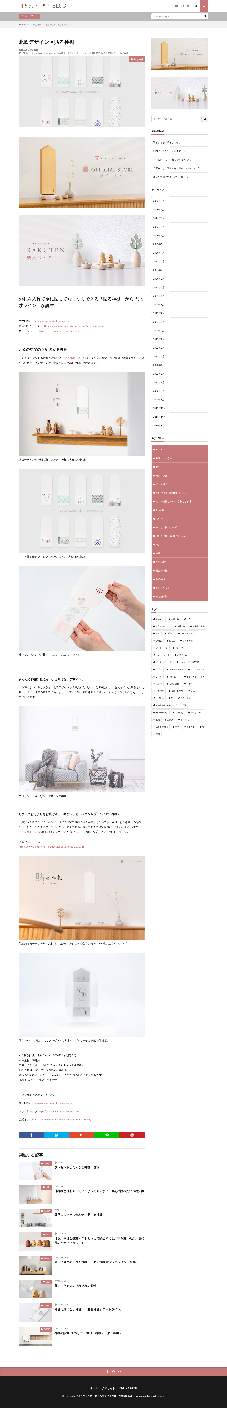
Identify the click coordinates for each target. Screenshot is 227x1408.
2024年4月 (158, 295)
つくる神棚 (58, 53)
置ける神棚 (161, 570)
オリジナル (182, 655)
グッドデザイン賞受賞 (189, 662)
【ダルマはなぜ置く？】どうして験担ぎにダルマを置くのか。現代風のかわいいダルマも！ (99, 1240)
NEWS (159, 449)
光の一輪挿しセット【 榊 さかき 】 (174, 501)
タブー (159, 669)
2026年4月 (158, 235)
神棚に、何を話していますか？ (169, 150)
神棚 (103, 53)
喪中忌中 (191, 727)
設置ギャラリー (113, 53)
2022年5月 (158, 356)
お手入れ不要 (199, 626)
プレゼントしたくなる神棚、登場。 (78, 1167)
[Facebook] (31, 1135)
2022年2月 (158, 382)
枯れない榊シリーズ (166, 527)
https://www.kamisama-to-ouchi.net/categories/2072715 (52, 846)
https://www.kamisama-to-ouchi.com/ (50, 1102)
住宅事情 (160, 698)
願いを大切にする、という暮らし (170, 176)
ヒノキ (159, 676)
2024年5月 (158, 287)
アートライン (70, 53)
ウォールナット (163, 655)
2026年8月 (158, 200)
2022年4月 (158, 365)
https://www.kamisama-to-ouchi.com (49, 321)
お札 (158, 633)
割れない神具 (197, 712)
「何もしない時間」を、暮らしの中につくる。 (177, 168)
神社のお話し (163, 561)
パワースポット (198, 669)
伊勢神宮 (160, 691)
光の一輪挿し (162, 712)
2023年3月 (158, 321)
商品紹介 (37, 24)
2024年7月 (158, 270)
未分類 (159, 518)
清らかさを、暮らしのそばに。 (169, 142)
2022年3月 (158, 373)
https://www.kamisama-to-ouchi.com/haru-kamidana (73, 325)
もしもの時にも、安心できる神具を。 (173, 159)
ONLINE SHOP (128, 1388)
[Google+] (81, 1135)
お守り (190, 619)
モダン (159, 683)
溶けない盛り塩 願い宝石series (172, 535)
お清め (170, 633)
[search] (205, 16)
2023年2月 (158, 330)
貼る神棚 (34, 50)
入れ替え (179, 712)
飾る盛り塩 (161, 596)
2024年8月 (158, 261)
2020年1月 (158, 399)
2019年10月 (159, 425)
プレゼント (174, 676)
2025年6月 (158, 244)
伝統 (193, 691)
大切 (158, 734)
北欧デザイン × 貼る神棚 (56, 24)
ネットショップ (83, 53)
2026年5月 (158, 226)
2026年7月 (158, 209)
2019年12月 (159, 408)
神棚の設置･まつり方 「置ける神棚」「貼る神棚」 (88, 1333)
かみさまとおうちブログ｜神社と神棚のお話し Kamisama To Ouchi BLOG (124, 1395)
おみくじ (160, 619)
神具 (158, 544)
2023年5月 (158, 304)
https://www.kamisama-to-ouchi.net (58, 330)
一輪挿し (191, 683)
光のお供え (161, 475)
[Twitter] (56, 1135)
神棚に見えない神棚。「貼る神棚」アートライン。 (89, 1309)
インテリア (180, 648)
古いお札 (185, 719)
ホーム (94, 1388)
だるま (172, 640)
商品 (98, 53)
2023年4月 (158, 313)
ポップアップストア (196, 676)
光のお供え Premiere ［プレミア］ (174, 492)
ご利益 (159, 640)
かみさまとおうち (44, 53)
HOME (25, 24)
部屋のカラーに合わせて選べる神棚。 (80, 1214)
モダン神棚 (174, 683)
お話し (47, 1187)
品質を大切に (162, 727)
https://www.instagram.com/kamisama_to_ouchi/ (63, 1119)
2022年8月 (158, 347)
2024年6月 (158, 278)
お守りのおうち (28, 53)
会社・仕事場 (177, 691)
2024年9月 (158, 252)
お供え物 (175, 619)
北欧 (93, 53)
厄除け (170, 719)
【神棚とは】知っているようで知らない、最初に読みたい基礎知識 (99, 1191)
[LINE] (107, 1135)
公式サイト (108, 1388)
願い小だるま (163, 587)
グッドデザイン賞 (164, 662)
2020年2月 (158, 390)
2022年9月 (158, 339)
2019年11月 (159, 416)
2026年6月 (158, 218)
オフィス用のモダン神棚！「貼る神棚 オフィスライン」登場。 (97, 1262)
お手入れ (181, 626)
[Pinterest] (132, 1135)
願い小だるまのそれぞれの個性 (75, 1285)
